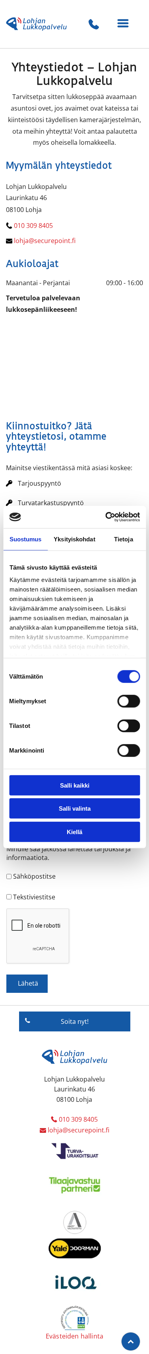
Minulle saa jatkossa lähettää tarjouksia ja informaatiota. (68, 853)
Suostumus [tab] (26, 538)
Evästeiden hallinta (74, 1336)
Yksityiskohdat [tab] (74, 538)
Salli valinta (75, 808)
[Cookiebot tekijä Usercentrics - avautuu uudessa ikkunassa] (106, 517)
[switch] (128, 701)
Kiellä (74, 831)
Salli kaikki (74, 785)
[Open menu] (123, 24)
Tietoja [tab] (123, 538)
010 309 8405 (33, 225)
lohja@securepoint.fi (44, 240)
